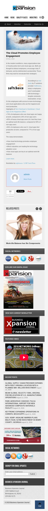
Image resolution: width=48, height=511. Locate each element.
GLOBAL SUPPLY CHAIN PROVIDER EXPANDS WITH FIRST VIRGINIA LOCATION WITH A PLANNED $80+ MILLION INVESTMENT (24, 385)
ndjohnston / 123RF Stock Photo (25, 163)
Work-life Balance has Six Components (23, 243)
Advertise (17, 24)
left (5, 24)
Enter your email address (14, 472)
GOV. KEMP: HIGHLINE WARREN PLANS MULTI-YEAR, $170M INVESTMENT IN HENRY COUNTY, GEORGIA (23, 420)
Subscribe (27, 24)
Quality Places (22, 17)
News (12, 17)
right (43, 16)
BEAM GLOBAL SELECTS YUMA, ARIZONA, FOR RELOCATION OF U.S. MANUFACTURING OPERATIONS (23, 395)
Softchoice (37, 86)
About (9, 24)
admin (27, 174)
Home (6, 17)
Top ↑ (40, 504)
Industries (34, 17)
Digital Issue (38, 24)
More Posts (27, 179)
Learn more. (10, 159)
